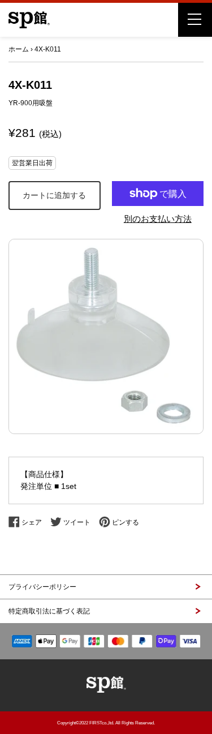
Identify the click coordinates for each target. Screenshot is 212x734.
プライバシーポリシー (42, 587)
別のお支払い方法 (158, 219)
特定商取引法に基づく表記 (49, 611)
